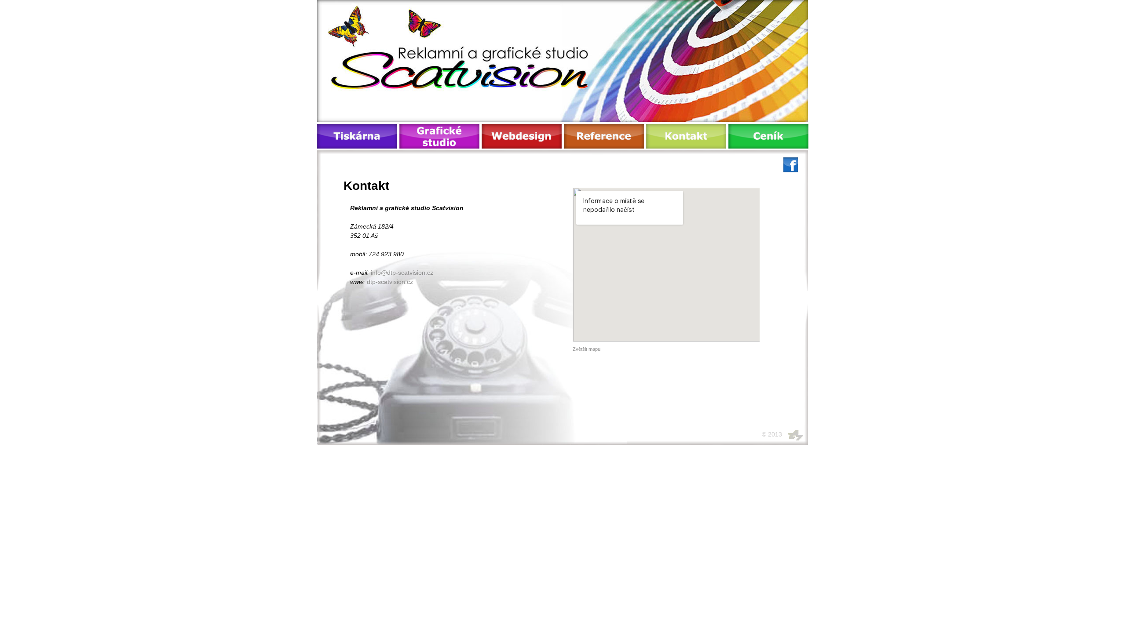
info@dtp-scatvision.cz (402, 272)
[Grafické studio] (439, 136)
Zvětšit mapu (586, 349)
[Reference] (604, 136)
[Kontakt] (686, 136)
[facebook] (790, 170)
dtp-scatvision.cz (390, 281)
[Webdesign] (522, 136)
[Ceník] (768, 136)
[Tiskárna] (357, 136)
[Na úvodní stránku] (470, 56)
